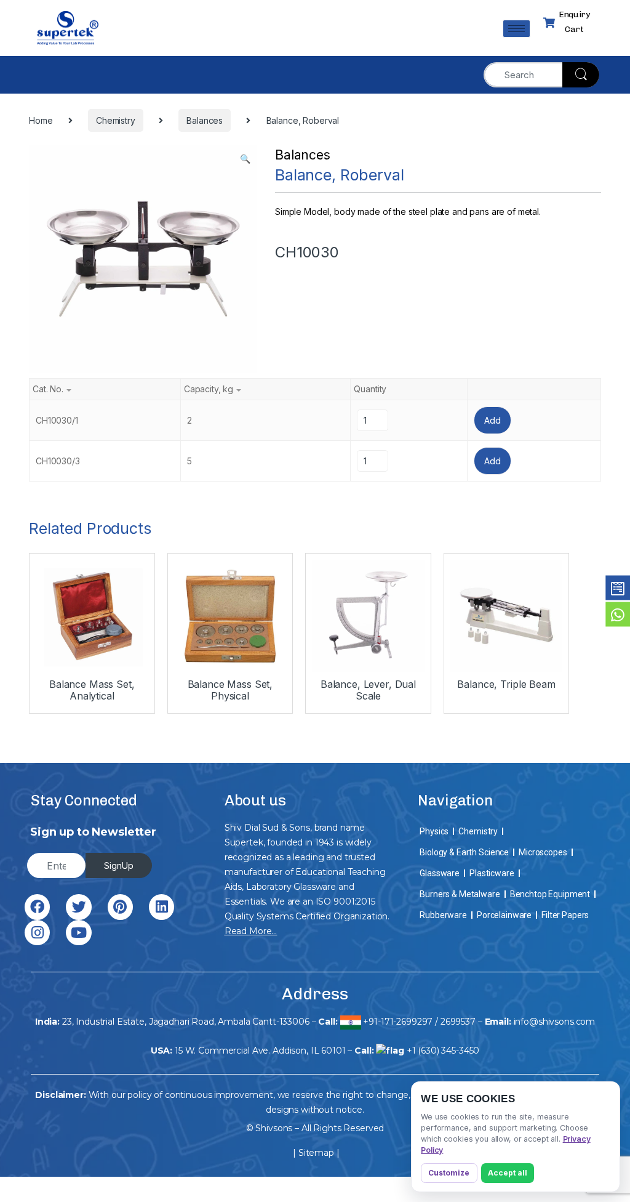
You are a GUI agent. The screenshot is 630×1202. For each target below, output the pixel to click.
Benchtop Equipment (550, 894)
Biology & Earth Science (464, 852)
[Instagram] (37, 932)
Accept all (507, 1172)
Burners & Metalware (460, 894)
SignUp (119, 865)
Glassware (440, 873)
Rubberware (443, 915)
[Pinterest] (120, 906)
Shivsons (273, 1128)
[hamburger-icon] (516, 29)
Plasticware (491, 873)
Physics (434, 831)
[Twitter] (78, 906)
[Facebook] (37, 906)
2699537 (458, 1021)
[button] (245, 158)
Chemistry (478, 831)
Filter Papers (565, 915)
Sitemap (316, 1152)
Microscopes (543, 852)
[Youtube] (78, 932)
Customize (448, 1172)
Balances (302, 155)
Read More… (251, 931)
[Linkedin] (161, 906)
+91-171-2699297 (398, 1021)
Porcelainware (504, 915)
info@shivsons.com (555, 1021)
